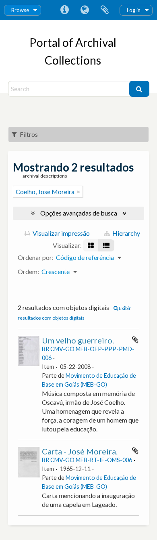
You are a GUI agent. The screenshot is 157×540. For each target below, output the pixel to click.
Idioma (84, 10)
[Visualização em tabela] (106, 245)
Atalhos (64, 10)
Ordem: (28, 271)
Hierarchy (125, 233)
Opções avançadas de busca (78, 213)
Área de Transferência (105, 10)
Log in (133, 10)
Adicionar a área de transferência (135, 340)
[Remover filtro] (78, 191)
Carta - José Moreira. (80, 451)
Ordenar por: (36, 257)
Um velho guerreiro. (78, 340)
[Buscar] (139, 89)
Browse (20, 10)
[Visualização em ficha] (91, 245)
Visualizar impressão (60, 233)
